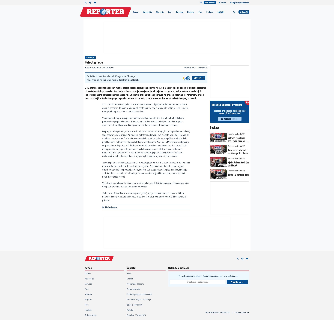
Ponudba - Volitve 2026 (136, 315)
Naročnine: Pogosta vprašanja (139, 299)
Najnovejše (147, 12)
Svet (169, 12)
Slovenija (160, 12)
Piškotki (130, 310)
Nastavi (197, 78)
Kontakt (130, 279)
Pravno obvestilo (133, 289)
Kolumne (179, 12)
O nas (129, 273)
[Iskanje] (234, 12)
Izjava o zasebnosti (134, 305)
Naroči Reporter (231, 118)
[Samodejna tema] (201, 2)
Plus (200, 12)
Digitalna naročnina (240, 2)
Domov (136, 12)
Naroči (245, 12)
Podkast (209, 12)
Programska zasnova (135, 284)
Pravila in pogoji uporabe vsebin (139, 294)
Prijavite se (236, 282)
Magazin (190, 12)
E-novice (211, 2)
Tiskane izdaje (221, 12)
